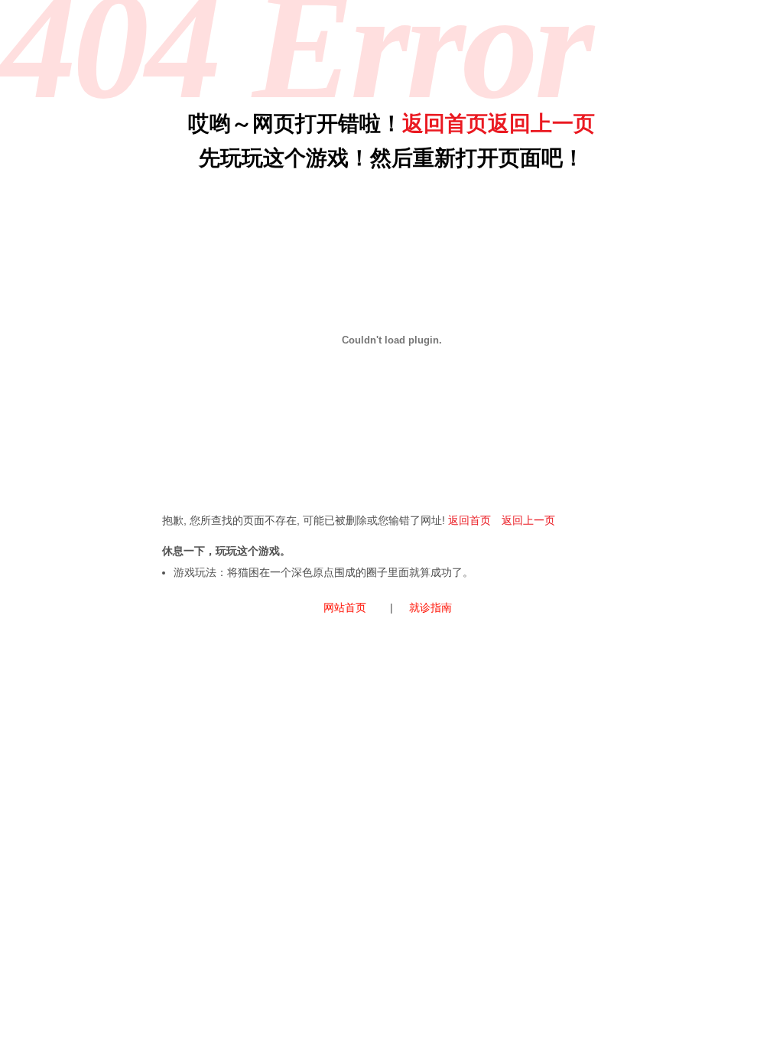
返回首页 (445, 123)
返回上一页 (541, 123)
